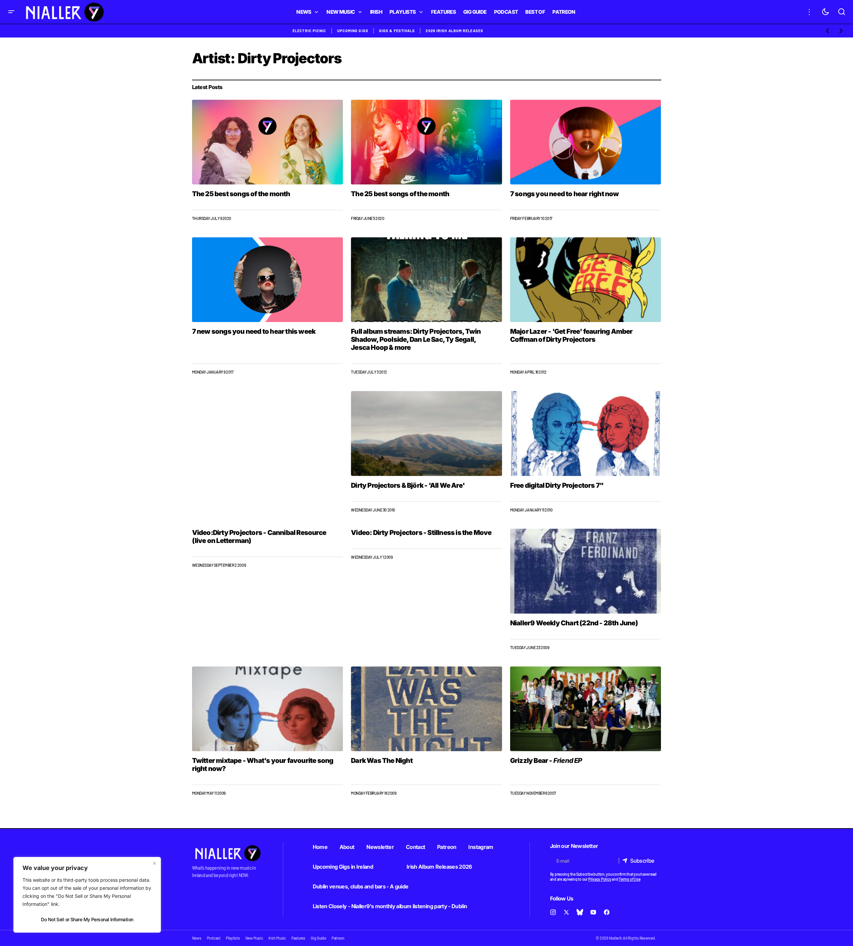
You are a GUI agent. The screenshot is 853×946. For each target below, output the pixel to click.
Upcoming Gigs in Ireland (343, 866)
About (347, 847)
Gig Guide (318, 938)
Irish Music (277, 938)
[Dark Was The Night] (426, 709)
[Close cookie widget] (154, 863)
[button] (11, 12)
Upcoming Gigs (352, 30)
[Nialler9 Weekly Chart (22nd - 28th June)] (585, 571)
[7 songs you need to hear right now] (585, 142)
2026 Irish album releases (454, 30)
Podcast (214, 938)
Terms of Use (629, 879)
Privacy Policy (599, 879)
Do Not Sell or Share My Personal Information (87, 919)
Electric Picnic (309, 30)
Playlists (233, 938)
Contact (415, 847)
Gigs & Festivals (397, 30)
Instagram (480, 847)
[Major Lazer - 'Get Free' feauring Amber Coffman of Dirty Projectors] (585, 279)
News (196, 938)
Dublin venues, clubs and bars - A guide (361, 886)
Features (298, 938)
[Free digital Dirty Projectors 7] (585, 433)
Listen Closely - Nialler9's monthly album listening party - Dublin (390, 906)
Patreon (446, 847)
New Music (254, 938)
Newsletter (380, 847)
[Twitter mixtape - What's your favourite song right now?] (267, 708)
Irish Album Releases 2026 (439, 866)
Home (320, 847)
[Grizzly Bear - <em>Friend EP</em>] (585, 708)
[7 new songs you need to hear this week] (267, 279)
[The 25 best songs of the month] (267, 142)
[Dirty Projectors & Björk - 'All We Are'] (426, 433)
